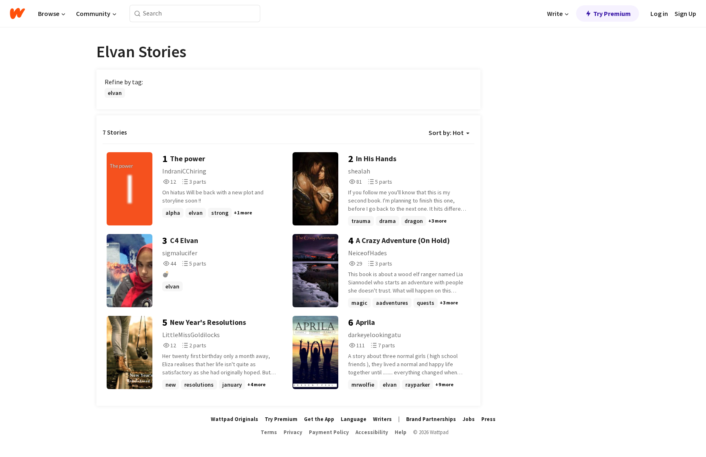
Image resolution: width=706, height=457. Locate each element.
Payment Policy (329, 432)
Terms (269, 432)
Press (488, 419)
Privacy (293, 432)
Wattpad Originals (234, 419)
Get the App (319, 419)
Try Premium (612, 13)
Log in (659, 13)
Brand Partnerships (431, 419)
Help (401, 432)
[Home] (17, 13)
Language (353, 419)
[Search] (137, 13)
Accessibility (371, 432)
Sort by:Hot (446, 132)
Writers (382, 419)
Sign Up (685, 13)
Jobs (468, 419)
